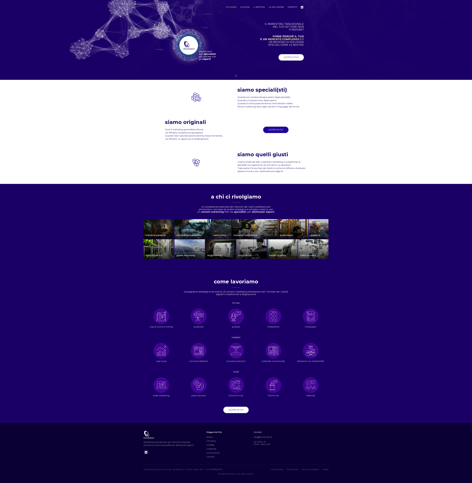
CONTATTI (292, 7)
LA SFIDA (245, 7)
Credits (325, 469)
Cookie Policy (292, 469)
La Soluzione (212, 453)
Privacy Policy (277, 469)
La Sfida (210, 445)
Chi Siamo (211, 441)
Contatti (210, 457)
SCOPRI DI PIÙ (291, 57)
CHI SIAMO (231, 7)
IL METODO (259, 7)
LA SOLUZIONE (276, 7)
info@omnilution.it (263, 437)
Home (209, 437)
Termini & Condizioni (310, 469)
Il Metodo (211, 449)
